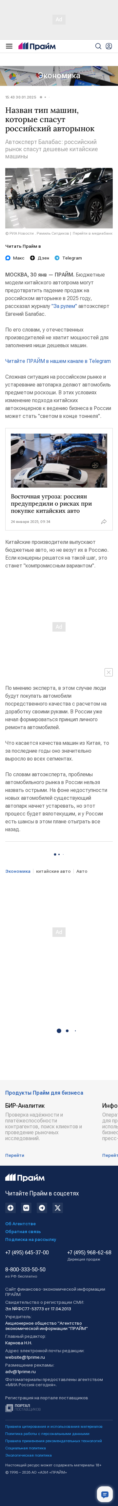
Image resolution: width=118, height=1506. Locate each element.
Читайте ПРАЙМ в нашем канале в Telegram (58, 361)
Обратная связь (23, 1231)
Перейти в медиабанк (92, 233)
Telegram (72, 257)
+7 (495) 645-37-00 (27, 1253)
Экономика (59, 75)
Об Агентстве (20, 1223)
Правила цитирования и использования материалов (54, 1426)
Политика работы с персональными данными (47, 1433)
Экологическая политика (28, 1455)
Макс (19, 257)
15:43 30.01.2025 (20, 97)
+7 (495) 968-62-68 (89, 1256)
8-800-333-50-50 (25, 1273)
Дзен (43, 257)
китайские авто (53, 871)
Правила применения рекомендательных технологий (53, 1441)
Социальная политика (25, 1448)
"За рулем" (64, 306)
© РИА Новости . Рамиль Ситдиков (37, 233)
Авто (82, 871)
